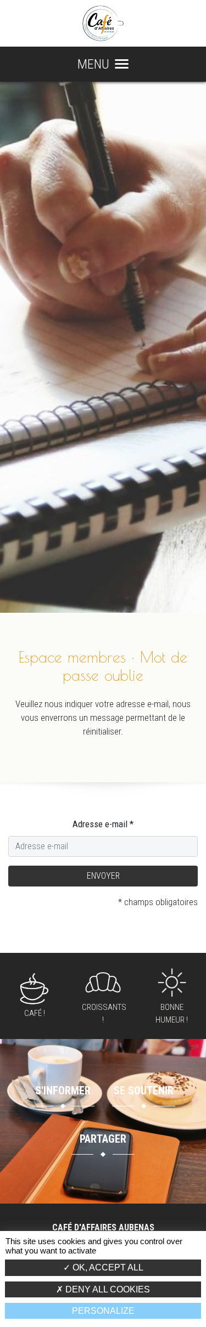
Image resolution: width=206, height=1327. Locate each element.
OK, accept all (106, 1267)
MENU (93, 64)
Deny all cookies (106, 1289)
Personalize (103, 1310)
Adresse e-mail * (103, 823)
